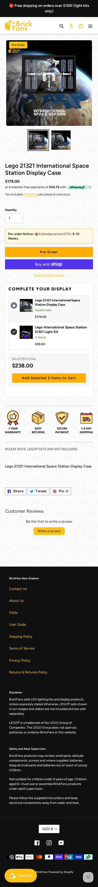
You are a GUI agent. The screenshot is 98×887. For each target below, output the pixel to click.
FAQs (13, 613)
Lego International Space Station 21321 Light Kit (61, 329)
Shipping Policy (20, 637)
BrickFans (42, 872)
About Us (16, 601)
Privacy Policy (19, 660)
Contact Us (18, 589)
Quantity (11, 210)
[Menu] (90, 25)
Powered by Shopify (61, 872)
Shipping (30, 194)
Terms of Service (22, 648)
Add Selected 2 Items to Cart (49, 378)
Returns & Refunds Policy (28, 672)
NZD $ (47, 829)
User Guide (17, 624)
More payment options (49, 275)
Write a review (49, 531)
